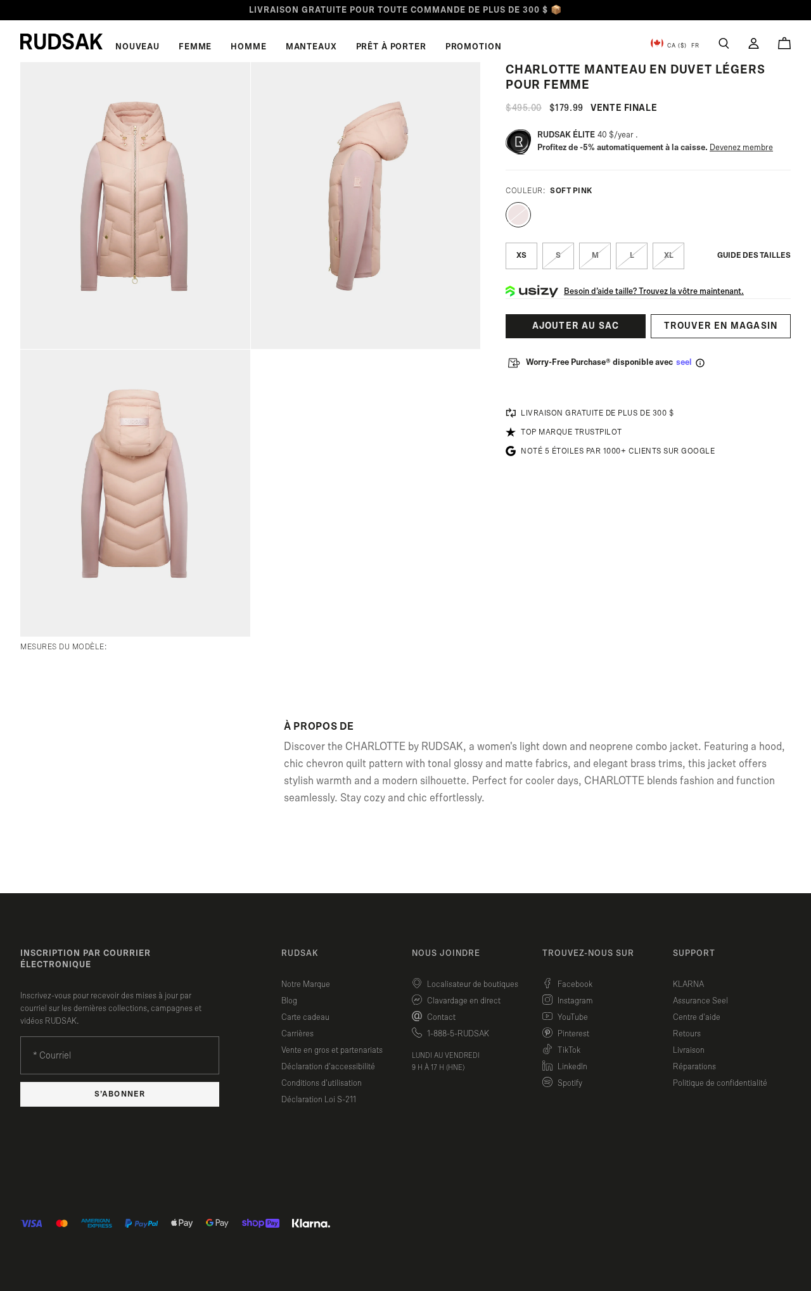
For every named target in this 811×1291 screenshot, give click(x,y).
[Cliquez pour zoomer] (135, 205)
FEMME (195, 46)
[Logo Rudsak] (61, 41)
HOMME (248, 46)
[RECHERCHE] (723, 43)
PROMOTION (473, 46)
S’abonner (119, 1094)
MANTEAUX (311, 46)
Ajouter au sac (576, 326)
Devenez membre (741, 147)
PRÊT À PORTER (391, 46)
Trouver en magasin (721, 326)
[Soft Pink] (518, 214)
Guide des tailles (754, 255)
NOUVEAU (137, 46)
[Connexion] (753, 43)
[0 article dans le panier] (784, 43)
